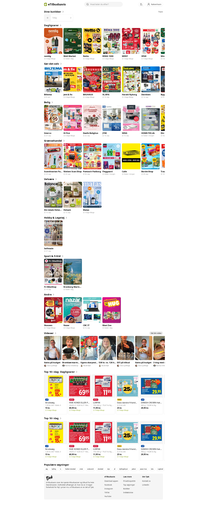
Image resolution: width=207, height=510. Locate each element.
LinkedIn (145, 485)
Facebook (108, 485)
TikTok (106, 492)
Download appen (111, 481)
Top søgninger (129, 485)
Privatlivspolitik (129, 481)
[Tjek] (48, 478)
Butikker (126, 488)
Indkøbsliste (128, 492)
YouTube (107, 496)
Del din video (156, 333)
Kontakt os (146, 481)
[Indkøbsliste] (141, 4)
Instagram (108, 488)
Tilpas (160, 12)
